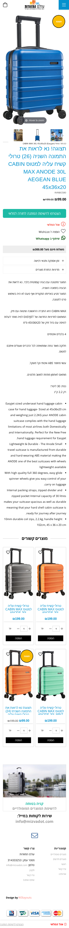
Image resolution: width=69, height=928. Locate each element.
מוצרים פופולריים (58, 854)
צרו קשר (62, 868)
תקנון (32, 870)
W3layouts (25, 897)
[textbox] (34, 818)
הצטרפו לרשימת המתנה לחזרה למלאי (34, 213)
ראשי (63, 864)
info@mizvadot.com (34, 821)
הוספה (50, 638)
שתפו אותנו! (28, 879)
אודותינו (62, 873)
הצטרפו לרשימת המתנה (12, 924)
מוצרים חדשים (59, 859)
